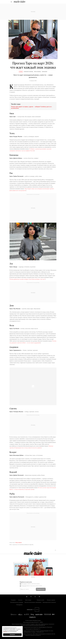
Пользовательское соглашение (16, 602)
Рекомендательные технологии (49, 602)
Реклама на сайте (40, 600)
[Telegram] (39, 596)
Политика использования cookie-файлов (32, 602)
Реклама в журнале (51, 600)
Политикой (24, 585)
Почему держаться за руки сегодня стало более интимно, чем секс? (27, 279)
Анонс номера (28, 600)
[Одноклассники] (35, 596)
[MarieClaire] (19, 2)
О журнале (13, 600)
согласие (24, 583)
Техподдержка (19, 604)
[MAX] (27, 596)
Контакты (20, 600)
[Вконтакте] (31, 596)
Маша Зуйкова (19, 542)
